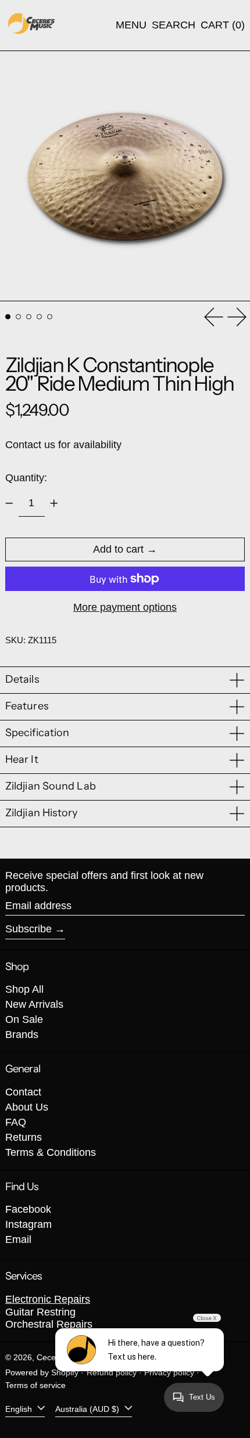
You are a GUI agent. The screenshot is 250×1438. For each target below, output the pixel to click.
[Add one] (54, 503)
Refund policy (112, 1372)
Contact (23, 1092)
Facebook (28, 1209)
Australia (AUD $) (88, 1408)
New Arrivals (34, 1004)
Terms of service (35, 1385)
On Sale (24, 1019)
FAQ (15, 1122)
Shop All (24, 989)
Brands (21, 1034)
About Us (26, 1107)
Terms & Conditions (50, 1152)
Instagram (28, 1224)
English (19, 1408)
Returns (23, 1137)
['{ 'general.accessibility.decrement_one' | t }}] (9, 503)
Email (18, 1239)
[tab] (7, 316)
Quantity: (26, 478)
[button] (173, 25)
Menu (131, 25)
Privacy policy (169, 1372)
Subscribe (28, 929)
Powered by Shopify (41, 1372)
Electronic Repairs (47, 1299)
